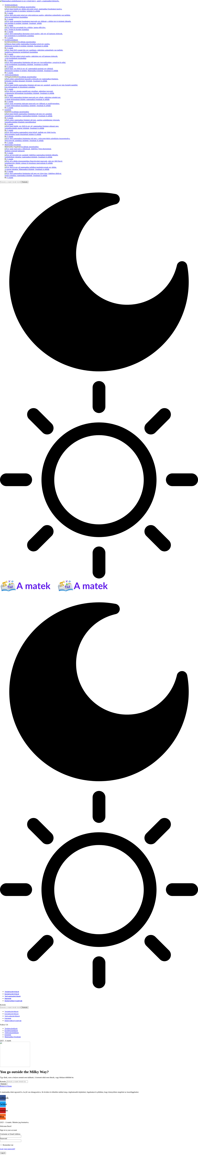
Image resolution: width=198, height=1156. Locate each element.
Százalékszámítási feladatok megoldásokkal (20, 122)
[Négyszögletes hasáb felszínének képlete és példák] (30, 132)
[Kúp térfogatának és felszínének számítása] (41, 85)
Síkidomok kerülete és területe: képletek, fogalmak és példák (26, 46)
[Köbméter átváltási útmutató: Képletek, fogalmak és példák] (31, 79)
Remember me (7, 1145)
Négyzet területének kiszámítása (16, 17)
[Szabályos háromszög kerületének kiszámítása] (34, 50)
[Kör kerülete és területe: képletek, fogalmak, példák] (38, 21)
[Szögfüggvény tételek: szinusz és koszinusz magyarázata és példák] (34, 161)
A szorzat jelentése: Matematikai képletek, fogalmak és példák (27, 169)
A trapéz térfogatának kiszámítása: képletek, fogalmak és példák (28, 106)
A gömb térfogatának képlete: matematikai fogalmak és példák (27, 99)
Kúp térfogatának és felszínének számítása (20, 87)
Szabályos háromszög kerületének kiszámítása (21, 52)
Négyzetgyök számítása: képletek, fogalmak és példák (24, 141)
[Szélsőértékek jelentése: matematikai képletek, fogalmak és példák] (31, 155)
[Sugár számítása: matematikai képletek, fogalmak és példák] (33, 173)
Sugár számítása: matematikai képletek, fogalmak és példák (26, 175)
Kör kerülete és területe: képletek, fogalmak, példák (23, 23)
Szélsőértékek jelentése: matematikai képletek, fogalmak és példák (28, 157)
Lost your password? (7, 1149)
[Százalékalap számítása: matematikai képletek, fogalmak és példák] (28, 114)
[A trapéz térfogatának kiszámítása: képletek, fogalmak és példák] (32, 104)
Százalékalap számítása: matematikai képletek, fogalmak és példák (28, 116)
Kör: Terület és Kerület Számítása (17, 29)
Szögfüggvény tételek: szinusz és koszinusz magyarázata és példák (29, 163)
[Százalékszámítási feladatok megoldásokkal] (32, 120)
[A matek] (57, 592)
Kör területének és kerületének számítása (19, 36)
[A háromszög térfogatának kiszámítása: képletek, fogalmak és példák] (29, 91)
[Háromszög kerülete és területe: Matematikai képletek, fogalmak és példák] (29, 69)
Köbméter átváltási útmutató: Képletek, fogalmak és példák (26, 81)
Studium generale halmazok (15, 151)
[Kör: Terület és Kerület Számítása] (25, 27)
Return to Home (6, 1086)
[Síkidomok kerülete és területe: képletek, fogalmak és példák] (27, 44)
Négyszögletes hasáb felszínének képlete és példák (23, 134)
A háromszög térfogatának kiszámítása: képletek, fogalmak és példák (29, 93)
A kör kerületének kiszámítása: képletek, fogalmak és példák (26, 64)
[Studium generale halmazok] (28, 149)
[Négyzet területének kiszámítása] (37, 15)
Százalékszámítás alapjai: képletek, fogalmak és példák (24, 128)
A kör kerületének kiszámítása (15, 58)
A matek (10, 13)
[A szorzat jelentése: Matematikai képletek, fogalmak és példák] (31, 167)
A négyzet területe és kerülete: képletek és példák (22, 11)
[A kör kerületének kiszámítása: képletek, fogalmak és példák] (35, 62)
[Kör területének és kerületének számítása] (34, 34)
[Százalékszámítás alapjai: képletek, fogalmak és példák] (32, 126)
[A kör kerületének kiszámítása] (31, 56)
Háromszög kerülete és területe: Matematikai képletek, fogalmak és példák (31, 71)
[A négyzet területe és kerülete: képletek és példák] (33, 9)
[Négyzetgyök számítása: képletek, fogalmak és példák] (37, 138)
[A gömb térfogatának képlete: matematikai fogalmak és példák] (33, 97)
